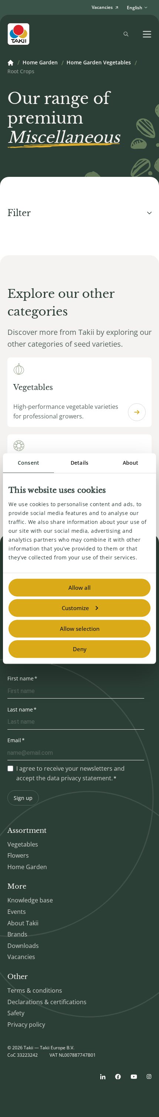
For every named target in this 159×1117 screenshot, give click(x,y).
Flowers (18, 855)
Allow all (79, 587)
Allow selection (79, 628)
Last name (20, 709)
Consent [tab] (28, 462)
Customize (75, 608)
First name (20, 678)
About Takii (22, 923)
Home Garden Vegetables (99, 63)
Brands (17, 934)
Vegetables (22, 844)
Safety (15, 1013)
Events (16, 912)
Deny (80, 649)
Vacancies (21, 957)
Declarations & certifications (47, 1002)
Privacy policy (26, 1024)
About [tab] (131, 462)
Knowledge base (30, 900)
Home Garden (40, 63)
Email (14, 740)
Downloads (23, 946)
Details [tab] (79, 462)
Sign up (23, 797)
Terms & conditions (34, 990)
